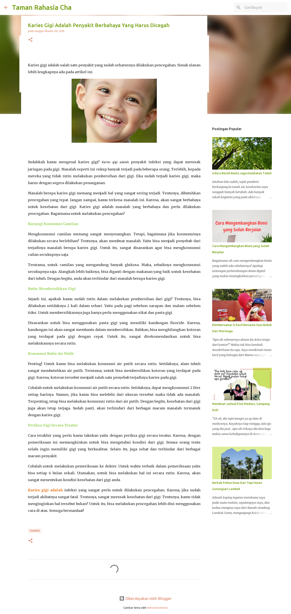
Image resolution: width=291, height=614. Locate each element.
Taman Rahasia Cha (42, 7)
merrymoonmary (157, 607)
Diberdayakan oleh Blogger (148, 598)
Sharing (35, 530)
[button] (30, 40)
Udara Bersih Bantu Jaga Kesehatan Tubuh (242, 173)
